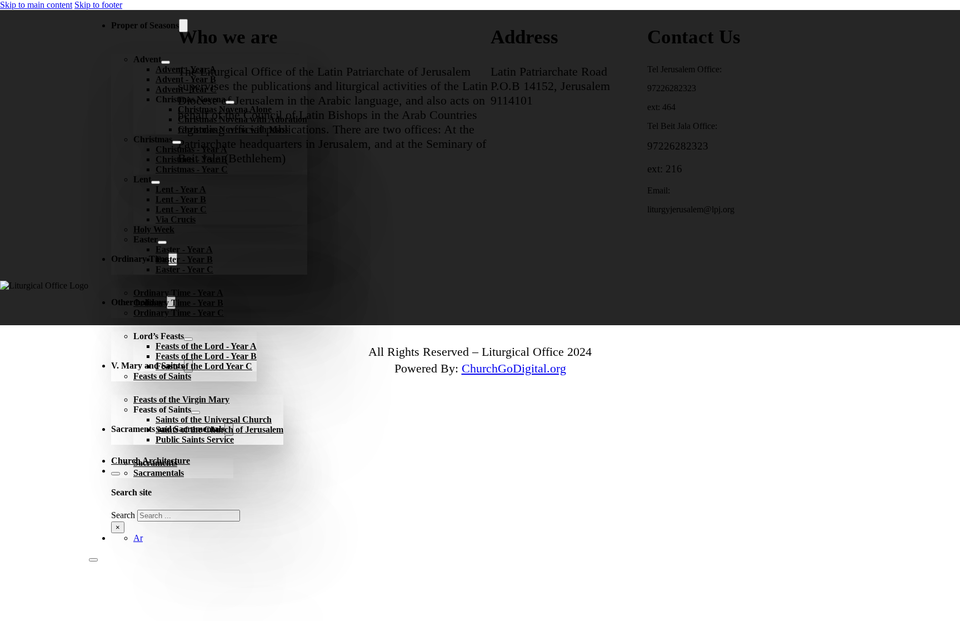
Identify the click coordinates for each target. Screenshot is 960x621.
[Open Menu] (93, 560)
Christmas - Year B (191, 159)
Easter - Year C (184, 269)
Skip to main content (36, 4)
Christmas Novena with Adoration (242, 119)
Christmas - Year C (192, 169)
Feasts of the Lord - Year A (206, 346)
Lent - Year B (181, 199)
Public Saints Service (195, 439)
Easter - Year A (184, 249)
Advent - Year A (186, 69)
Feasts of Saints (162, 376)
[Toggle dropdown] (183, 25)
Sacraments (155, 463)
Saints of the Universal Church (214, 419)
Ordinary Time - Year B (178, 302)
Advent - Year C (186, 89)
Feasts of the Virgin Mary (181, 399)
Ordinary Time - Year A (178, 292)
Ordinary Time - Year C (178, 312)
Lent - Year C (181, 209)
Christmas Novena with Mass (233, 129)
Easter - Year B (184, 259)
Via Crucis (176, 219)
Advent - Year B (186, 79)
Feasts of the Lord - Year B (206, 356)
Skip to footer (98, 4)
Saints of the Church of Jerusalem (219, 429)
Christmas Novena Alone (225, 109)
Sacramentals (158, 473)
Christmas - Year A (191, 149)
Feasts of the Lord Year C (204, 366)
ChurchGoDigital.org (514, 368)
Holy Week (153, 229)
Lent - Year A (181, 189)
